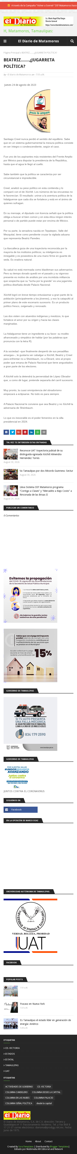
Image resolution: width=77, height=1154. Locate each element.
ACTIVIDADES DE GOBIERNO (19, 1086)
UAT (7, 1071)
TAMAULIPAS (12, 1065)
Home (29, 1141)
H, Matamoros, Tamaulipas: (28, 31)
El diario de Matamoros (19, 74)
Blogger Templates (59, 1146)
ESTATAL (9, 1059)
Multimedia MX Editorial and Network (45, 1149)
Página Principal (12, 52)
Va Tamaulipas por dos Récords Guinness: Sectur (46, 470)
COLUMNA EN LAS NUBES (17, 1098)
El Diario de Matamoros (38, 41)
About (38, 1141)
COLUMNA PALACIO (43, 1098)
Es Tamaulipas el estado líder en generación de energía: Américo (45, 1022)
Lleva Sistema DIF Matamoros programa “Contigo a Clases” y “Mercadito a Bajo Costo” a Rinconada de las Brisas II (46, 491)
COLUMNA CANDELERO (16, 1092)
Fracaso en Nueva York (32, 1003)
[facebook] (21, 810)
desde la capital (44, 1103)
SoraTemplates (25, 1146)
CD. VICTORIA (12, 1048)
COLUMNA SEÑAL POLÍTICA (18, 1103)
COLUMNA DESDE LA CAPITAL (46, 1092)
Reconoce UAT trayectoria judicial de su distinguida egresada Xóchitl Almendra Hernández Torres (41, 454)
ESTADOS (10, 1053)
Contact (48, 1141)
